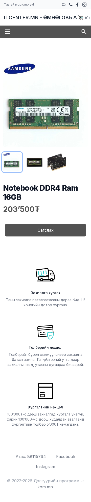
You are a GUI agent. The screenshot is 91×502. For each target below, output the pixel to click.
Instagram (45, 466)
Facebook (65, 456)
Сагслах (45, 230)
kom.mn (45, 486)
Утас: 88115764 (31, 456)
